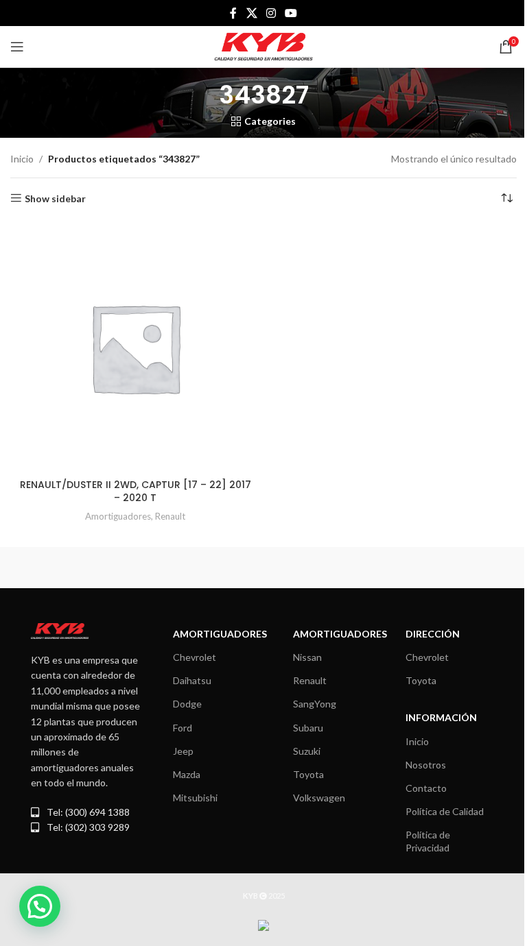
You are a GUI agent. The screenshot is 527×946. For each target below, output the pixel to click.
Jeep (183, 751)
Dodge (187, 704)
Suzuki (306, 751)
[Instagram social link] (270, 13)
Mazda (186, 774)
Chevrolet (194, 657)
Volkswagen (319, 797)
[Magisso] (390, 567)
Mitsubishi (195, 797)
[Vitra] (137, 567)
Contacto (426, 788)
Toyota (308, 774)
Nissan (307, 657)
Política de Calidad (445, 811)
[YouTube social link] (291, 13)
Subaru (308, 727)
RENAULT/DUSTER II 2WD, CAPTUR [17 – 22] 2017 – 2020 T (135, 491)
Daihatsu (192, 680)
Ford (182, 727)
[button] (39, 906)
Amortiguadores (118, 516)
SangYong (314, 704)
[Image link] (60, 629)
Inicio (22, 159)
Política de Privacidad (428, 841)
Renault (170, 516)
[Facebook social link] (233, 13)
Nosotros (426, 765)
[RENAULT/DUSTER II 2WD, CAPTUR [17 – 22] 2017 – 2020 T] (135, 347)
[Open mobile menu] (17, 46)
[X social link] (251, 13)
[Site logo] (264, 45)
